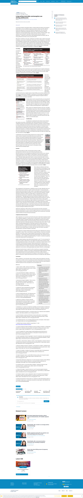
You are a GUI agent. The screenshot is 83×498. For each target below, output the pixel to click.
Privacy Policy (24, 483)
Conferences (48, 1)
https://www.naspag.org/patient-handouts (23, 324)
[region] (41, 496)
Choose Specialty (13, 3)
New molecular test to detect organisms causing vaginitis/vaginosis (19, 392)
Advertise (12, 482)
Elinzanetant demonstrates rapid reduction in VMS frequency (28, 392)
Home (59, 490)
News (41, 1)
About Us (63, 490)
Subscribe (46, 401)
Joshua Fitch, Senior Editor (32, 419)
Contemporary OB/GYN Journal (21, 13)
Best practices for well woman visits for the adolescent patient (37, 392)
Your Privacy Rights (37, 484)
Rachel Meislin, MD (31, 427)
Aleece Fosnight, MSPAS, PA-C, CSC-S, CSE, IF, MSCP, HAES (36, 435)
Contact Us (12, 483)
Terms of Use (24, 482)
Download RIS (18, 386)
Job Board (12, 484)
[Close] (82, 496)
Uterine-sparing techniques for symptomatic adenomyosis (45, 392)
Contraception (18, 406)
